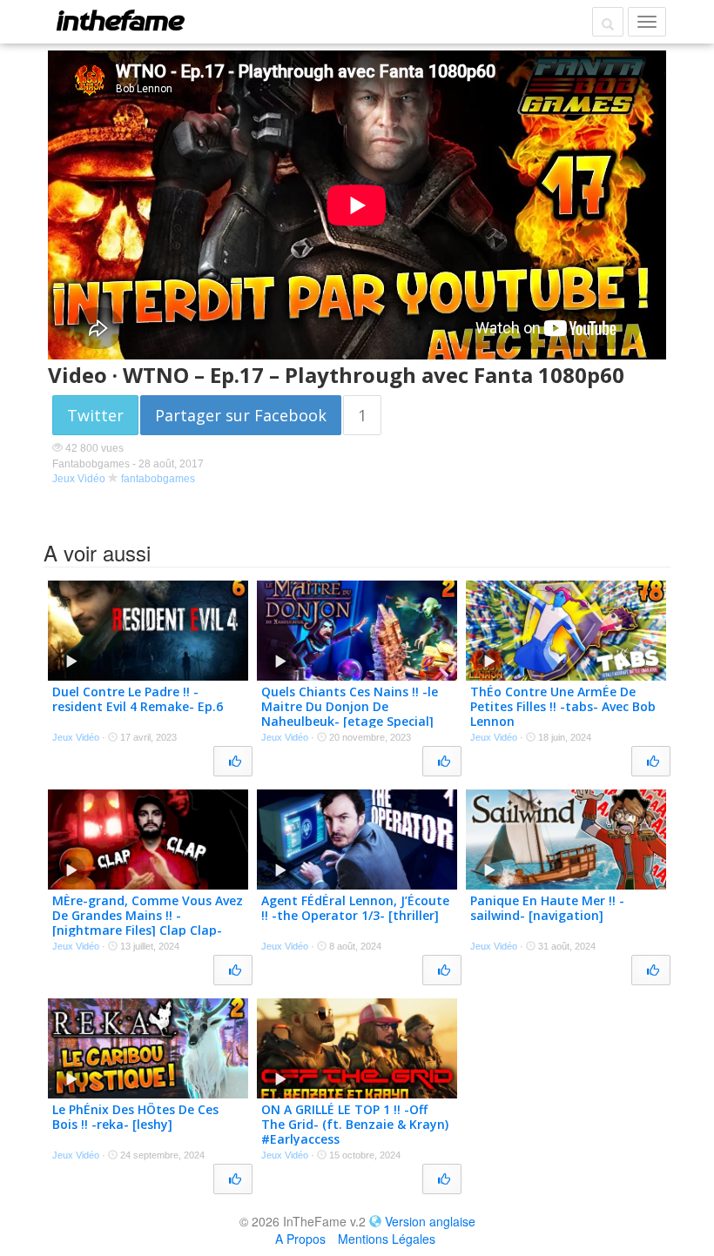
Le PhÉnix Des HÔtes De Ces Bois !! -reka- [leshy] (135, 1116)
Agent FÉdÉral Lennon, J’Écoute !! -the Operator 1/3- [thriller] (355, 908)
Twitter (95, 415)
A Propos (300, 1238)
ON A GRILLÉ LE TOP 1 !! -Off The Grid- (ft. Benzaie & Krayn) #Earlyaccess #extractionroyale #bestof (354, 1131)
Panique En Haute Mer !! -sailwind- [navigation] (547, 908)
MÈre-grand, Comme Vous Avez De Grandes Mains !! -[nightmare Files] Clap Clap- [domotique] (147, 922)
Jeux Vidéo (78, 479)
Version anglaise (430, 1221)
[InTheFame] (120, 20)
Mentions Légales (386, 1238)
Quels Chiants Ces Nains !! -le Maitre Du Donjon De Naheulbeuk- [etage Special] (349, 706)
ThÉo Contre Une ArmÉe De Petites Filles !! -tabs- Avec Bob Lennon (563, 706)
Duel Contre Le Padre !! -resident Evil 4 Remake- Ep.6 (137, 699)
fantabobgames (158, 479)
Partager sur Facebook (241, 415)
